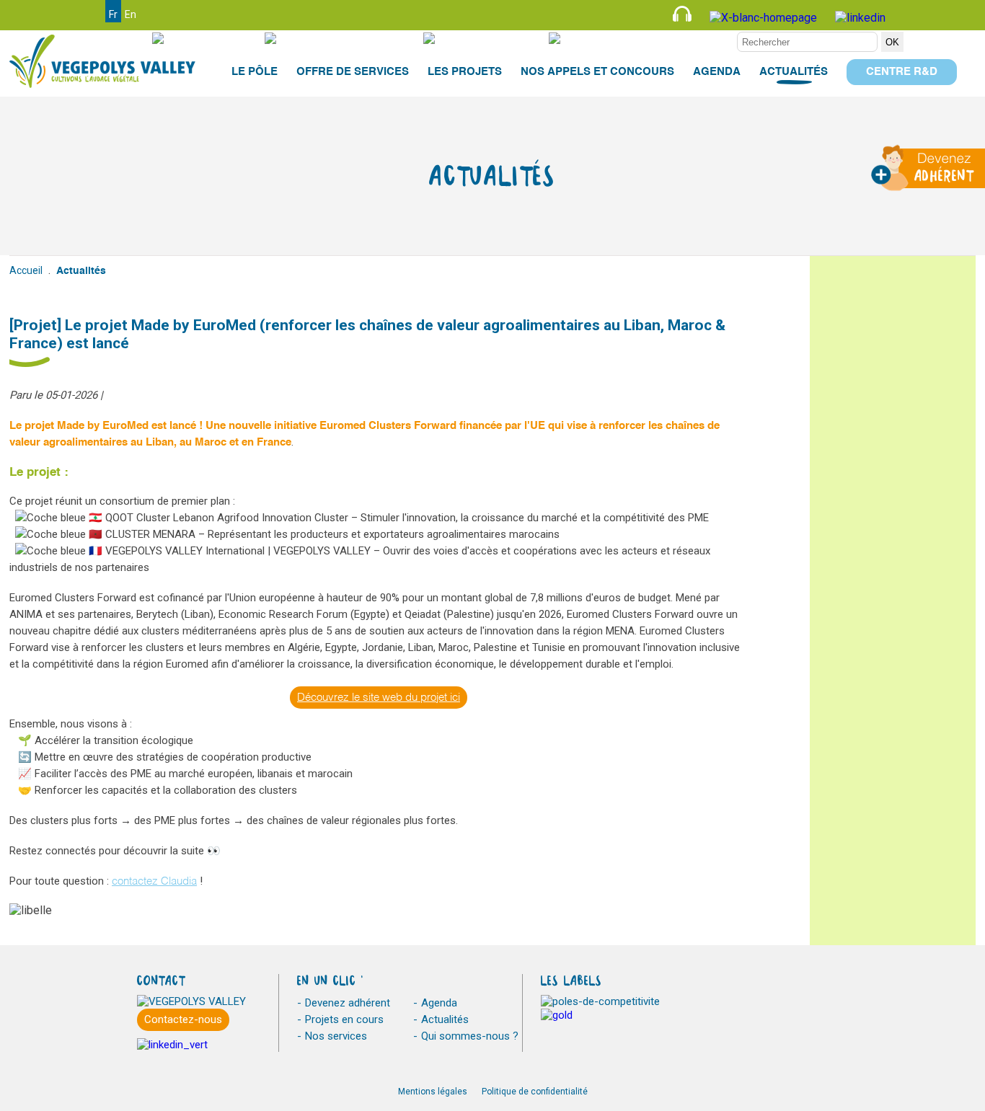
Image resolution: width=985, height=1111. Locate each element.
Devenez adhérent (347, 1002)
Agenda (439, 1002)
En (130, 14)
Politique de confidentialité (535, 1091)
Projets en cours (344, 1019)
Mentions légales (432, 1091)
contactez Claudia (154, 881)
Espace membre (685, 38)
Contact (501, 38)
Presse (219, 38)
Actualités (445, 1019)
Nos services (336, 1036)
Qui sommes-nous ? (469, 1036)
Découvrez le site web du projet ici (378, 697)
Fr (113, 14)
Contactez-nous (183, 1019)
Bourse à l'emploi (355, 38)
